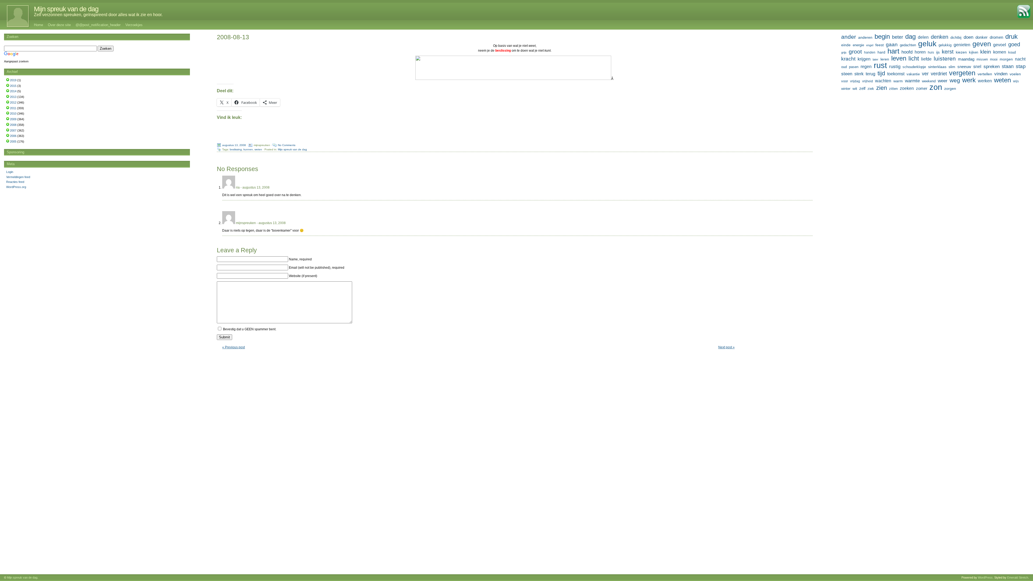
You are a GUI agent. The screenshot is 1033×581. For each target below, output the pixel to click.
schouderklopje (914, 67)
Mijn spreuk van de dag (66, 9)
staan (1008, 66)
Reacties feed (15, 181)
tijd (881, 73)
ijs (938, 52)
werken (985, 80)
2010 (13, 113)
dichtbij (955, 38)
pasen (853, 67)
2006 (13, 135)
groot (855, 52)
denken (939, 37)
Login (9, 171)
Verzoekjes (134, 25)
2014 (13, 91)
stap (1021, 66)
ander (848, 37)
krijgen (864, 59)
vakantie (913, 74)
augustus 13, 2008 (234, 145)
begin (882, 37)
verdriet (939, 73)
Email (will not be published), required (316, 268)
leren (884, 59)
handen (869, 52)
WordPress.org (16, 187)
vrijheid (867, 81)
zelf (862, 88)
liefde (926, 59)
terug (870, 73)
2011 (13, 108)
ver (925, 73)
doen (968, 37)
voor (844, 81)
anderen (865, 37)
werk (969, 80)
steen (846, 73)
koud (1012, 52)
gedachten (908, 45)
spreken (992, 66)
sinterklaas (937, 67)
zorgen (950, 88)
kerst (948, 52)
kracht (848, 59)
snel (977, 66)
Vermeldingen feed (18, 177)
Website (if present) (303, 276)
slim (952, 67)
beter (897, 37)
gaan (892, 44)
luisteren (945, 59)
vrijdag (855, 81)
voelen (1015, 74)
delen (923, 37)
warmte (912, 80)
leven (898, 58)
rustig (894, 66)
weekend (929, 81)
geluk (927, 44)
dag (910, 37)
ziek (871, 89)
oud (844, 67)
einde (846, 45)
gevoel (999, 44)
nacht (1020, 59)
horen (920, 52)
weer (942, 80)
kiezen (961, 52)
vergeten (962, 73)
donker (981, 37)
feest (879, 45)
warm (898, 81)
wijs (1016, 81)
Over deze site (59, 25)
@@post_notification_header (98, 25)
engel (869, 45)
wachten (883, 80)
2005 (13, 141)
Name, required (300, 259)
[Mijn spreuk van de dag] (15, 16)
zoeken (907, 88)
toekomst (895, 73)
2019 (13, 80)
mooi (993, 59)
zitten (893, 89)
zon (935, 87)
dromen (996, 37)
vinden (1000, 73)
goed (1014, 44)
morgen (1006, 59)
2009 (13, 119)
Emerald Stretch (1017, 577)
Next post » (726, 347)
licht (913, 59)
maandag (966, 59)
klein (985, 52)
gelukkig (945, 45)
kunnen (248, 149)
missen (982, 59)
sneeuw (964, 66)
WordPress (985, 577)
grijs (844, 52)
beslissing (236, 149)
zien (881, 88)
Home (38, 25)
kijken (973, 52)
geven (981, 44)
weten (258, 149)
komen (999, 52)
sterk (859, 74)
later (875, 59)
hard (881, 52)
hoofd (906, 52)
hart (893, 51)
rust (880, 65)
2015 (13, 85)
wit (854, 88)
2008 (13, 124)
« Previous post (233, 347)
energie (858, 45)
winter (845, 89)
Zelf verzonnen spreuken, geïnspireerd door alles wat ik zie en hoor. (98, 14)
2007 (13, 130)
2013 (13, 96)
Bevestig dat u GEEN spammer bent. (249, 329)
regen (866, 66)
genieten (962, 44)
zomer (921, 88)
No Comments (286, 145)
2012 (13, 102)
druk (1011, 37)
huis (931, 52)
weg (955, 80)
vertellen (985, 74)
